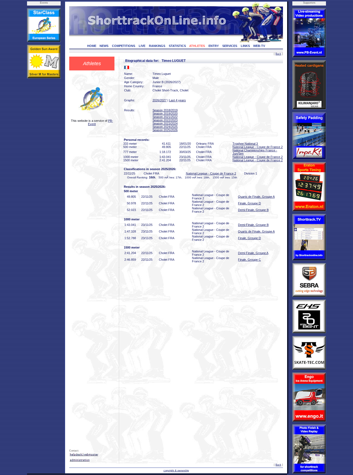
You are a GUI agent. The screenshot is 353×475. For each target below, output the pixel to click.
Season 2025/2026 (165, 130)
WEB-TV (259, 46)
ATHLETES (197, 46)
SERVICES (229, 46)
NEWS (104, 46)
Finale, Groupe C (249, 259)
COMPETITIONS (123, 46)
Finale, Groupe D (249, 203)
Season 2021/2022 (165, 116)
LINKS (245, 46)
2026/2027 (160, 100)
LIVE (142, 46)
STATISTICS (177, 46)
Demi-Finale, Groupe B (253, 210)
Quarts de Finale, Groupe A (256, 196)
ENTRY (213, 46)
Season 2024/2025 (165, 126)
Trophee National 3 (245, 143)
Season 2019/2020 (165, 113)
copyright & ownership (176, 470)
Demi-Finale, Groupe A (253, 253)
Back (278, 53)
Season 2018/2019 (165, 110)
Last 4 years (177, 100)
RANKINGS (157, 46)
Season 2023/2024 (165, 123)
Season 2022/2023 (165, 120)
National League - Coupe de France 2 (257, 147)
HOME (91, 46)
